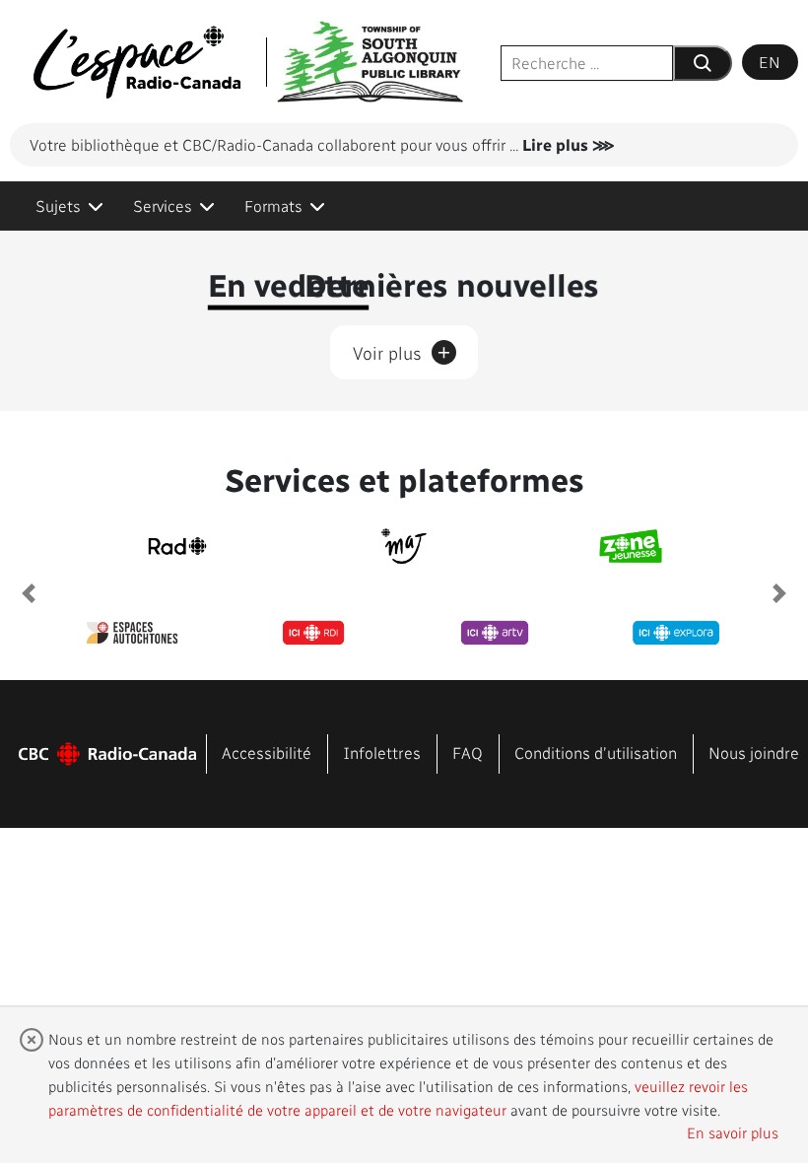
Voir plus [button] (402, 350)
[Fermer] (31, 1039)
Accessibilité (266, 752)
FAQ (467, 752)
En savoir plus (732, 1132)
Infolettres (382, 752)
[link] (69, 206)
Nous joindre (753, 752)
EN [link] (769, 61)
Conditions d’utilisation (595, 752)
